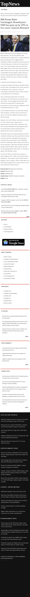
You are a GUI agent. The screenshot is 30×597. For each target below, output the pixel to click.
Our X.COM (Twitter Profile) (11, 261)
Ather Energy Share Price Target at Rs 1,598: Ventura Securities (14, 431)
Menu (5, 9)
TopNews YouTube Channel (11, 259)
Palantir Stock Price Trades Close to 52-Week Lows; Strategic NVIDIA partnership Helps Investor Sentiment (14, 331)
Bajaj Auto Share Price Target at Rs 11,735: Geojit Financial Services (13, 442)
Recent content (8, 303)
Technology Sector (8, 231)
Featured (8, 171)
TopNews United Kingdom (10, 293)
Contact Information (9, 264)
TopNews (10, 4)
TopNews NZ (7, 298)
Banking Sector (13, 169)
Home (2, 13)
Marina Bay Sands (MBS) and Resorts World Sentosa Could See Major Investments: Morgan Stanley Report (14, 496)
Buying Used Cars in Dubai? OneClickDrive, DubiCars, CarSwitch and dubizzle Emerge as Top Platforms (14, 425)
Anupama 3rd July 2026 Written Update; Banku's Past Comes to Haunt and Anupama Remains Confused (13, 549)
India (6, 178)
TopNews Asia (7, 291)
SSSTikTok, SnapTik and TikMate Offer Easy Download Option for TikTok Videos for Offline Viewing (14, 543)
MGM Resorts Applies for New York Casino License (13, 491)
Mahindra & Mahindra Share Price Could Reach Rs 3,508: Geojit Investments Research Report (14, 436)
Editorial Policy (7, 269)
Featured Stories (8, 229)
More (28, 216)
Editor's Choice (8, 257)
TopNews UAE (7, 296)
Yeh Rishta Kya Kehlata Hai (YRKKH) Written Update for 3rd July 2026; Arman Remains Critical (14, 538)
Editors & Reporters (9, 266)
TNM (11, 171)
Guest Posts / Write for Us (10, 271)
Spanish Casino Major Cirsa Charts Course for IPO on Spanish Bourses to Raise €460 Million (14, 501)
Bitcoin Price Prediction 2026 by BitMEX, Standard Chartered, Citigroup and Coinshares (13, 466)
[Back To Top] (27, 594)
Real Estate (19, 169)
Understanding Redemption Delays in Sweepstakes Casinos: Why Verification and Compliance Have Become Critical (14, 389)
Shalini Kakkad (7, 31)
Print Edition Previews (9, 278)
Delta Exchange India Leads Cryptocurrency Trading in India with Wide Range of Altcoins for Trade (14, 461)
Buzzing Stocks (8, 300)
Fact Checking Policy (9, 276)
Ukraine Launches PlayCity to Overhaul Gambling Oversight (13, 507)
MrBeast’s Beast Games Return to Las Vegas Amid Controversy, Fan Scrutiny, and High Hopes (13, 512)
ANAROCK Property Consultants (16, 176)
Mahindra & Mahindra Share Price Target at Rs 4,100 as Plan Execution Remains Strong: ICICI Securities (14, 420)
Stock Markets (7, 227)
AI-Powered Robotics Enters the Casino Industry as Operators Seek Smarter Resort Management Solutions (14, 401)
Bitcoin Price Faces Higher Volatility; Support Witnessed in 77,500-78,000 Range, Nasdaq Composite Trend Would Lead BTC (14, 479)
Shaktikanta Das (9, 173)
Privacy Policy (7, 273)
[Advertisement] (15, 577)
